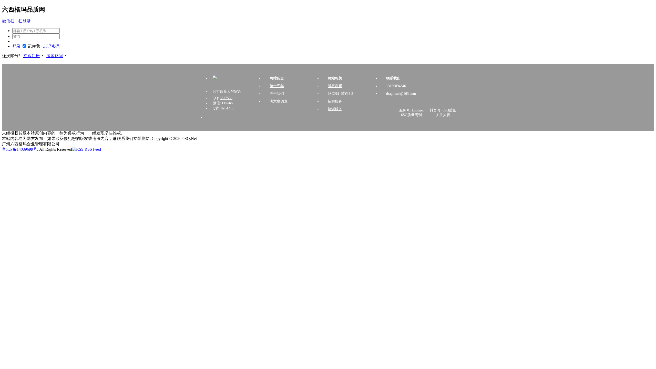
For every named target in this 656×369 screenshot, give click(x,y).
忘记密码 (50, 46)
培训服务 (335, 109)
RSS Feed (92, 149)
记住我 (34, 46)
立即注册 (31, 56)
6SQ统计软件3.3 (340, 94)
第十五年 (277, 86)
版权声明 (335, 86)
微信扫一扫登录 (16, 21)
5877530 (226, 98)
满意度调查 (279, 101)
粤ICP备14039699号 (19, 149)
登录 (16, 46)
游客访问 (54, 56)
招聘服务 (335, 101)
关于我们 (277, 94)
